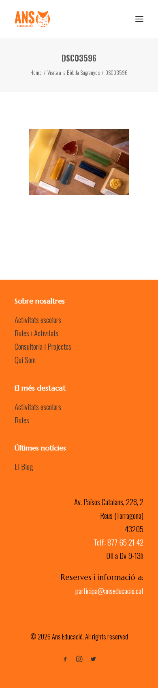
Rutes (22, 419)
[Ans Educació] (32, 19)
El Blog (24, 466)
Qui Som (25, 359)
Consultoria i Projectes (43, 346)
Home (36, 72)
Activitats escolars (38, 319)
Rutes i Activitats (36, 332)
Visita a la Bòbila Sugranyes (73, 72)
